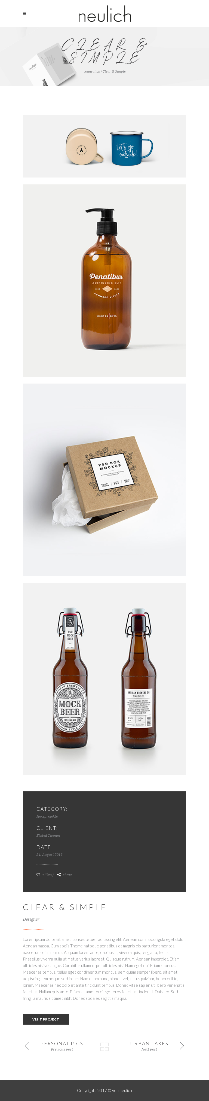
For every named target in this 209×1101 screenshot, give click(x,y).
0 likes (46, 875)
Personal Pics (62, 1043)
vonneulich (92, 71)
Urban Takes (149, 1043)
